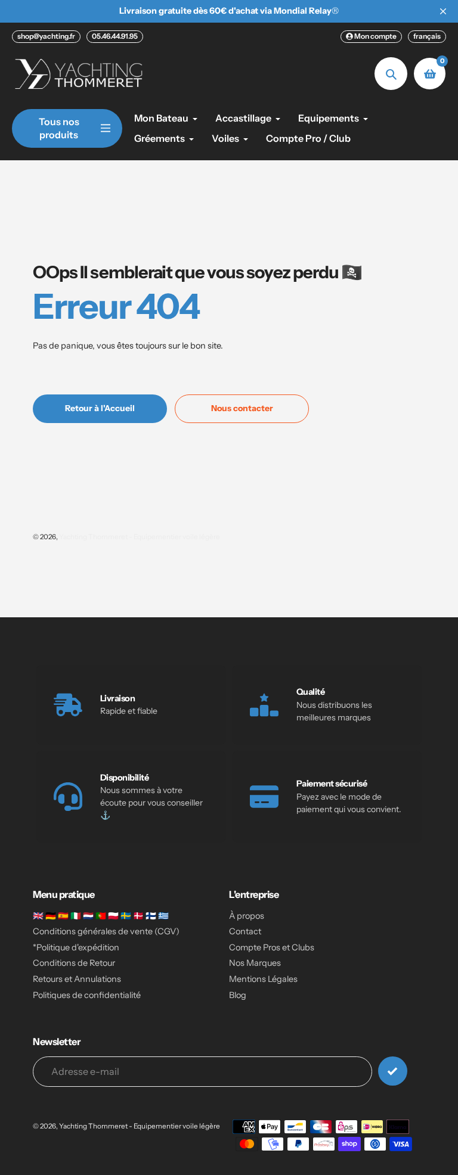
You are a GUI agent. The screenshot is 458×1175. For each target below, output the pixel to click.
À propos (246, 915)
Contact (245, 931)
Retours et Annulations (77, 979)
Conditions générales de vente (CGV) (106, 931)
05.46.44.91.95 (115, 36)
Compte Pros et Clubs (271, 947)
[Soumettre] (392, 1071)
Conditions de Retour (74, 963)
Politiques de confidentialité (87, 995)
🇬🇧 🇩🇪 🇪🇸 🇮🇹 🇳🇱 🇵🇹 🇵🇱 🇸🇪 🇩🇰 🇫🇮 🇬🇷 (101, 915)
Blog (237, 995)
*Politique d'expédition (76, 947)
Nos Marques (255, 963)
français (427, 36)
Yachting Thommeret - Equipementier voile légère (139, 537)
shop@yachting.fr (46, 36)
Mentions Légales (263, 979)
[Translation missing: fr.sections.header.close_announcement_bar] (443, 11)
